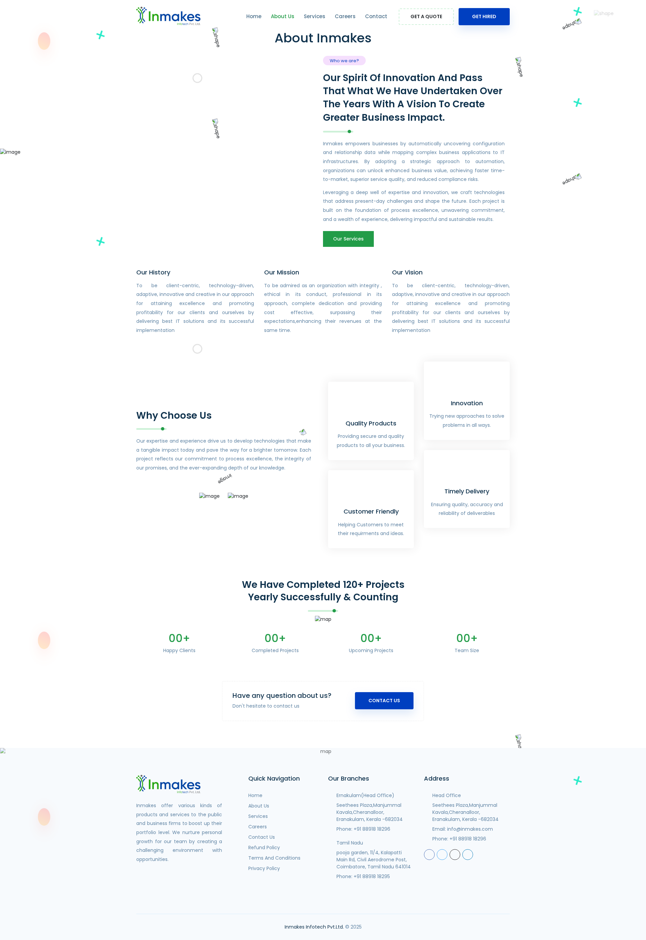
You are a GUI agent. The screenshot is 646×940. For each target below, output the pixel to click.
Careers (345, 16)
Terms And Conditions (274, 858)
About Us (282, 16)
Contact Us (384, 700)
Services (314, 16)
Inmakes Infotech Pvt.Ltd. (314, 927)
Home (253, 16)
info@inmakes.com (470, 829)
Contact (376, 16)
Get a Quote (426, 16)
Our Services (348, 238)
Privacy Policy (264, 868)
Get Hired (484, 16)
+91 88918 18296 (372, 829)
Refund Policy (264, 847)
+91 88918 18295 (372, 876)
